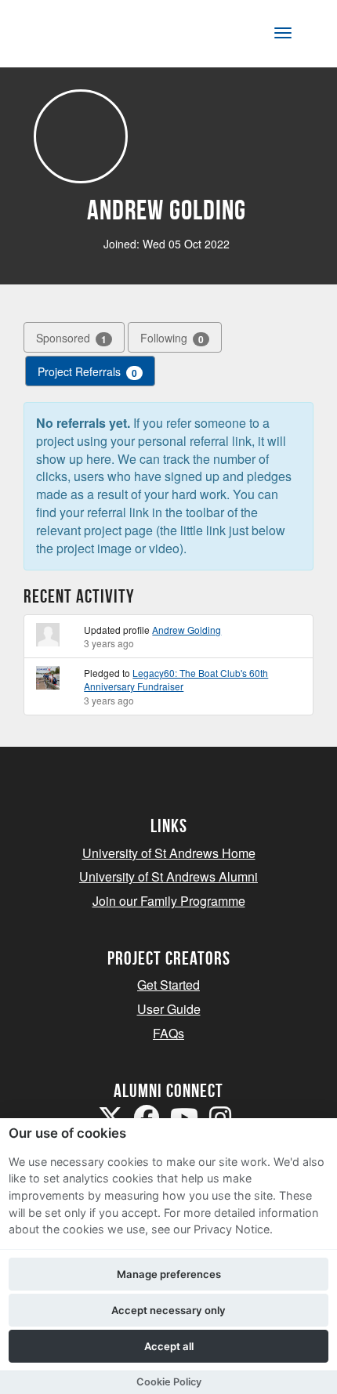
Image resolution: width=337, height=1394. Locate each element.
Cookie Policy (168, 1382)
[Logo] (89, 36)
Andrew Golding (186, 629)
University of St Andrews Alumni (168, 876)
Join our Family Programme (168, 901)
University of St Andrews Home (168, 853)
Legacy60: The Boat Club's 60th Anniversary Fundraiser (176, 679)
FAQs (168, 1033)
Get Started (168, 985)
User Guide (169, 1009)
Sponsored (71, 338)
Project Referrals (87, 372)
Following (172, 338)
